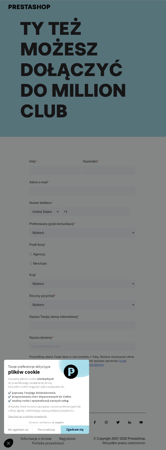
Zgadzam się (75, 429)
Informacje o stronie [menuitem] (35, 438)
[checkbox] (82, 259)
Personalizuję (46, 429)
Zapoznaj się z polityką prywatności (27, 416)
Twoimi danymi (94, 365)
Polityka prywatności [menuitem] (48, 443)
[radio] (82, 254)
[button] (8, 443)
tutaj (122, 361)
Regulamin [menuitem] (67, 438)
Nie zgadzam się (18, 429)
